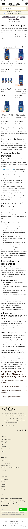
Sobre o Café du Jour (5, 461)
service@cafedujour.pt (9, 425)
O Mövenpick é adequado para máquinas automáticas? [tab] (11, 391)
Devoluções (3, 489)
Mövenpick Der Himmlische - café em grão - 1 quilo (20, 88)
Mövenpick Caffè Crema (8, 169)
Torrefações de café (5, 449)
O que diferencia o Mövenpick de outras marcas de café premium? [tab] (11, 397)
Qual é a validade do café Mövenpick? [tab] (10, 386)
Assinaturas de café (5, 465)
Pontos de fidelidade (5, 463)
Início (9, 21)
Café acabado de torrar (6, 439)
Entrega (3, 486)
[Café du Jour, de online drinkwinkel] (14, 4)
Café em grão (4, 442)
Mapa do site (4, 470)
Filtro (24, 47)
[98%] (3, 66)
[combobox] (14, 8)
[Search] (4, 8)
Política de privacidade (5, 514)
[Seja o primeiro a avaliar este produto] (17, 66)
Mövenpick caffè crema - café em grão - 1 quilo (7, 62)
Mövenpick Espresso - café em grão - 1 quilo (20, 62)
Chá (2, 444)
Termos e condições (16, 514)
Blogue (2, 451)
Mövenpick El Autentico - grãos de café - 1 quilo (7, 114)
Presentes (3, 446)
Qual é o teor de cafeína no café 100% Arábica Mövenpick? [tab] (12, 381)
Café (13, 21)
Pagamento (3, 484)
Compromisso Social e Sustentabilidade (10, 468)
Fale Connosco (4, 479)
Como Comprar (4, 482)
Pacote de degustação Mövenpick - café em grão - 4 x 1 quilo (6, 88)
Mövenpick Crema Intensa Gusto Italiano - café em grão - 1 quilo (21, 114)
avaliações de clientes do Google (12, 13)
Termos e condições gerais (20, 526)
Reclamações (24, 527)
